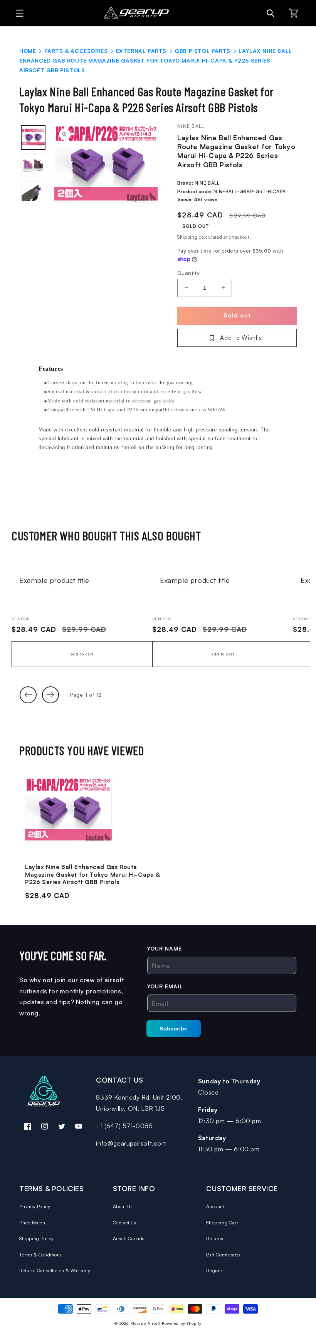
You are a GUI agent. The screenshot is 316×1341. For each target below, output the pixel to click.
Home (27, 51)
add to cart (82, 654)
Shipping (187, 237)
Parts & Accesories (76, 51)
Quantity (188, 273)
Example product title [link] (54, 580)
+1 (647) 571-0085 (124, 1126)
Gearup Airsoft (146, 1323)
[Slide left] (28, 694)
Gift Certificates (223, 1255)
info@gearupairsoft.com (131, 1143)
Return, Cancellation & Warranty (55, 1270)
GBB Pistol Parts (202, 51)
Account (215, 1206)
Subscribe (174, 1028)
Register (215, 1270)
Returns (214, 1238)
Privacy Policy (34, 1206)
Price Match (32, 1223)
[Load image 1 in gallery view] (33, 137)
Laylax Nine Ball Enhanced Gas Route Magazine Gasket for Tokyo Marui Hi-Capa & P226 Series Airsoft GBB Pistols (92, 874)
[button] (17, 13)
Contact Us (124, 1223)
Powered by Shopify (182, 1323)
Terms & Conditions (40, 1255)
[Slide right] (50, 694)
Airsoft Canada (129, 1238)
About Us (123, 1206)
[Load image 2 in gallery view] (33, 165)
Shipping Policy (36, 1238)
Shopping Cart (222, 1223)
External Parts (141, 51)
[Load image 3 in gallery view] (33, 193)
